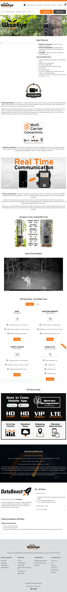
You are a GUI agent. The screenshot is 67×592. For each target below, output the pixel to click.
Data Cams (3, 560)
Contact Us (54, 560)
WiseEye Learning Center (40, 560)
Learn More (47, 76)
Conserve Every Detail (40, 563)
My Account (54, 567)
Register (17, 339)
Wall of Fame (21, 573)
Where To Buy (54, 569)
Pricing (19, 560)
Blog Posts (37, 565)
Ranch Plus (18, 11)
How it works (21, 565)
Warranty (53, 572)
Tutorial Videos (21, 563)
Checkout (53, 565)
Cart (52, 563)
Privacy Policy (29, 586)
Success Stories (22, 571)
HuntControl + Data (10, 11)
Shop (2, 11)
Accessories (4, 563)
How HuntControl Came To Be (24, 568)
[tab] (30, 304)
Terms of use (37, 586)
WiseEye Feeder (5, 567)
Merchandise (4, 565)
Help (29, 11)
